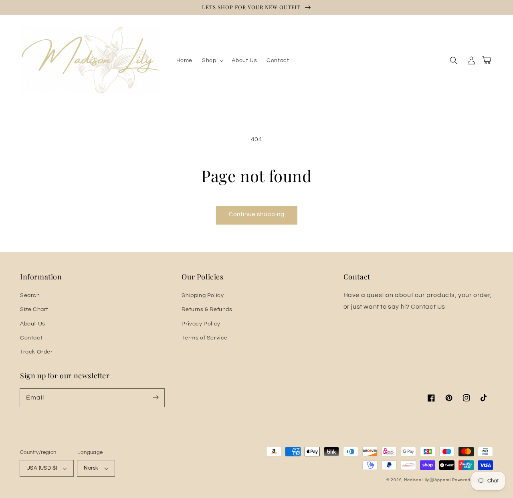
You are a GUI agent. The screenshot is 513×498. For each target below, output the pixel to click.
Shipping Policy (203, 295)
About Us (32, 324)
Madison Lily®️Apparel (427, 480)
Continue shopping (257, 214)
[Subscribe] (155, 397)
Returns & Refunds (207, 309)
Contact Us (427, 306)
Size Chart (34, 309)
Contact (31, 338)
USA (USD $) (41, 468)
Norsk (91, 468)
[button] (212, 60)
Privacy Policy (201, 324)
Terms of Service (205, 338)
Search (30, 295)
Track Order (36, 352)
